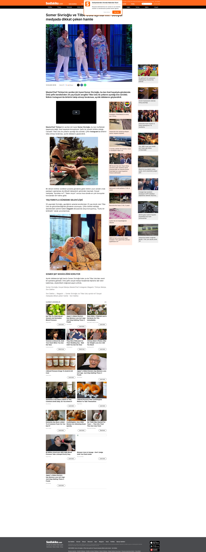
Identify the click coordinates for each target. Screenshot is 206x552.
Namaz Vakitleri (121, 541)
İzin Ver (116, 12)
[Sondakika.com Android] (155, 546)
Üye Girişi (156, 3)
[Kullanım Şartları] (72, 551)
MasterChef (50, 127)
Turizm (137, 7)
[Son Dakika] (54, 3)
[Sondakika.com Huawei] (155, 549)
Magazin (101, 541)
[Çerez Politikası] (103, 551)
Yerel (107, 541)
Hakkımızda (49, 546)
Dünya (84, 541)
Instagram (94, 132)
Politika (50, 7)
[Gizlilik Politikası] (81, 551)
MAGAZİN (123, 4)
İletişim (57, 546)
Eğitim (147, 7)
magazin (70, 209)
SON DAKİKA (73, 4)
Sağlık (128, 7)
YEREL (133, 4)
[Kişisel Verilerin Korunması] (114, 551)
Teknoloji (69, 7)
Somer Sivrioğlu (84, 127)
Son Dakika (71, 541)
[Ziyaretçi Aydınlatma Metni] (128, 551)
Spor (95, 541)
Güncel (78, 541)
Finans (59, 7)
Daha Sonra (107, 12)
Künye (61, 546)
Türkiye (58, 127)
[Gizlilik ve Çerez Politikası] (92, 551)
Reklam (54, 546)
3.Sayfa (156, 7)
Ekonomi (90, 541)
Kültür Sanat (80, 7)
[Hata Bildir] (138, 551)
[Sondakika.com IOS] (155, 542)
